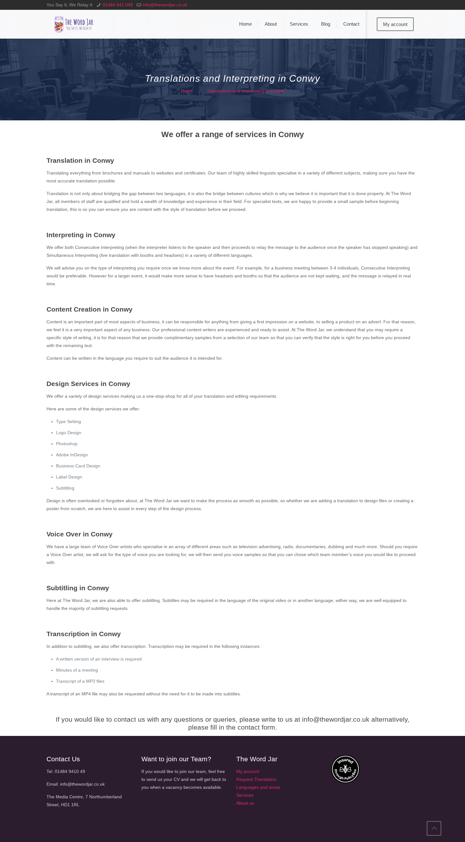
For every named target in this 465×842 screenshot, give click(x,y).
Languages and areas (258, 787)
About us (245, 803)
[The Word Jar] (74, 24)
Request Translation (256, 779)
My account (395, 24)
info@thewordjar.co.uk (165, 4)
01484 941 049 (117, 4)
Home (187, 90)
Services (244, 795)
